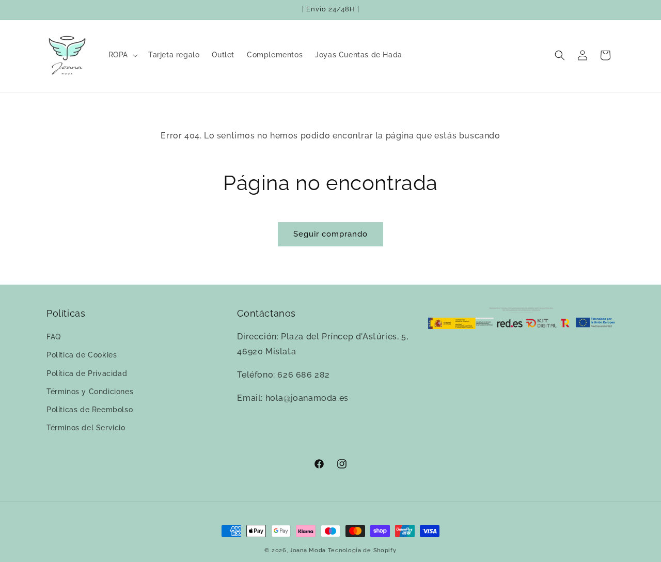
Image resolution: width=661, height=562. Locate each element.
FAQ (53, 337)
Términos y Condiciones (89, 391)
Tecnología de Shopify (362, 550)
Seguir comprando (330, 234)
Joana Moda (308, 550)
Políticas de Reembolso (89, 409)
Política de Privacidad (86, 373)
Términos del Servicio (85, 428)
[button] (122, 55)
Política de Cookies (81, 355)
